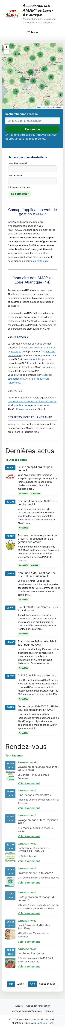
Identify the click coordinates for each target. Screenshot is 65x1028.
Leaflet (42, 107)
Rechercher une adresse (21, 114)
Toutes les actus (16, 459)
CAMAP (34, 565)
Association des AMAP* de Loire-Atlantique (38, 10)
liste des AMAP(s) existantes (39, 347)
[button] (61, 95)
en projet (16, 351)
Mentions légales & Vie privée (27, 1011)
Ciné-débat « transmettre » (35, 795)
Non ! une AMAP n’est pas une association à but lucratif (37, 574)
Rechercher (32, 129)
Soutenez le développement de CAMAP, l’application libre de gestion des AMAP (37, 539)
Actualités (23, 493)
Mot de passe (15, 175)
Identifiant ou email (18, 163)
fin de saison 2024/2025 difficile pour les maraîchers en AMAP (38, 708)
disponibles (35, 359)
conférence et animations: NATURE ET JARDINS (34, 850)
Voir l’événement (29, 783)
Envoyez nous (24, 409)
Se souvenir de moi (20, 187)
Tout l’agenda (14, 755)
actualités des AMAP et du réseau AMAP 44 (32, 401)
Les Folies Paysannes (31, 953)
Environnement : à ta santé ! (35, 873)
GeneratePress (44, 1022)
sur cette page (40, 260)
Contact (49, 1011)
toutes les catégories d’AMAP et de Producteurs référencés (30, 378)
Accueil (19, 1005)
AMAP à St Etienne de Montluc (37, 675)
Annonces (35, 493)
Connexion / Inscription (38, 1005)
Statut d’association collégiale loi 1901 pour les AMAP (38, 643)
